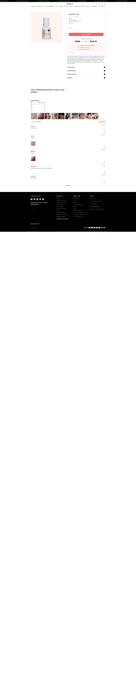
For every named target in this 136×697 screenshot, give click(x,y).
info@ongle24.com (96, 206)
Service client (76, 198)
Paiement (75, 206)
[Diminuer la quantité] (70, 30)
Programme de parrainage (62, 214)
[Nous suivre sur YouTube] (40, 199)
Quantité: (71, 27)
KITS (44, 6)
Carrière (58, 210)
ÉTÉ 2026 (33, 6)
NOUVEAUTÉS (39, 6)
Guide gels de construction (79, 214)
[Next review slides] (104, 116)
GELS (57, 6)
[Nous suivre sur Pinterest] (37, 199)
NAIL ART (88, 6)
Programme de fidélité (61, 212)
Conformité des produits (61, 200)
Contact (75, 208)
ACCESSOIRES (94, 6)
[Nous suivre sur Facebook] (31, 199)
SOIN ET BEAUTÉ (101, 6)
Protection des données (61, 208)
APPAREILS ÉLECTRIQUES (79, 6)
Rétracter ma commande (62, 218)
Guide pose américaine (78, 212)
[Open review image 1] (33, 143)
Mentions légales (59, 206)
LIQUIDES (71, 6)
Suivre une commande (78, 204)
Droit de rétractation (60, 204)
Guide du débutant (77, 210)
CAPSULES (66, 6)
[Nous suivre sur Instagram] (34, 199)
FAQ (74, 200)
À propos (58, 198)
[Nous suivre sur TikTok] (43, 199)
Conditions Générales (60, 202)
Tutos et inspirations (77, 216)
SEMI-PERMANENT (50, 6)
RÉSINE (60, 6)
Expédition (75, 202)
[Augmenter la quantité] (76, 30)
